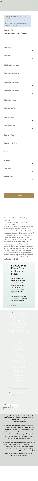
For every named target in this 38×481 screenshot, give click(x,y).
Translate (15, 407)
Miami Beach (19, 365)
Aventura (19, 341)
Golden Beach (19, 356)
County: (7, 161)
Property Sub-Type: (11, 143)
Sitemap (14, 419)
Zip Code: (7, 169)
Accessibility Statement (27, 417)
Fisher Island (19, 354)
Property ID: (8, 30)
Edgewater (19, 352)
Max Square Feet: (10, 108)
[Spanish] (9, 402)
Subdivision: (8, 177)
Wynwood (19, 380)
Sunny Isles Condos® (14, 417)
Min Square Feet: (10, 100)
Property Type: (9, 135)
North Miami (19, 371)
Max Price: (8, 56)
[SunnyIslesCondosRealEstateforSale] (16, 4)
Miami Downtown (19, 367)
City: (6, 151)
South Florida (16, 298)
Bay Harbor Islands (19, 345)
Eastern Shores (19, 350)
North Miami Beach (19, 373)
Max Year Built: (9, 126)
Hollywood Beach (19, 363)
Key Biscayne (19, 358)
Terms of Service (21, 419)
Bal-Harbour (19, 343)
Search (20, 196)
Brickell (19, 348)
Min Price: (7, 48)
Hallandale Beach (19, 360)
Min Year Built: (9, 118)
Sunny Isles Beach (19, 376)
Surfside (19, 378)
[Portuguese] (7, 402)
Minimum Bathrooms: (11, 83)
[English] (4, 402)
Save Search (11, 21)
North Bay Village (19, 369)
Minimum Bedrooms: (11, 65)
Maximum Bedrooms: (11, 73)
